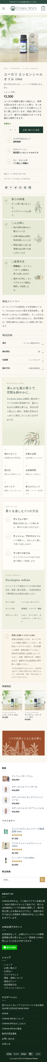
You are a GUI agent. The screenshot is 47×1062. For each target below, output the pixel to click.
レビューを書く (10, 92)
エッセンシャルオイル (30, 68)
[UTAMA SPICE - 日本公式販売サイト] (23, 8)
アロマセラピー (15, 68)
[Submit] (42, 879)
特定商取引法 (10, 984)
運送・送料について (13, 978)
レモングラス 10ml (10, 715)
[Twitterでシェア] (16, 188)
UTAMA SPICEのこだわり (14, 1023)
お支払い (8, 971)
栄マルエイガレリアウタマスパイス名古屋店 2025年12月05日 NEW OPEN (23, 1007)
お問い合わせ (8, 1038)
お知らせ (6, 1043)
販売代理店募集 (9, 1033)
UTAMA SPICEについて (13, 1018)
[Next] (44, 707)
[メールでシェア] (20, 188)
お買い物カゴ (10, 968)
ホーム (6, 68)
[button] (3, 8)
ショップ (8, 964)
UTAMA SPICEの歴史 (12, 1028)
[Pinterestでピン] (25, 188)
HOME (5, 1013)
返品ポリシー (10, 981)
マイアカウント (11, 974)
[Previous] (2, 707)
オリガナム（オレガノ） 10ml (33, 716)
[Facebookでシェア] (11, 188)
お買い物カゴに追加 (31, 130)
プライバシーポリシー (14, 988)
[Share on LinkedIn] (30, 188)
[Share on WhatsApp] (6, 188)
